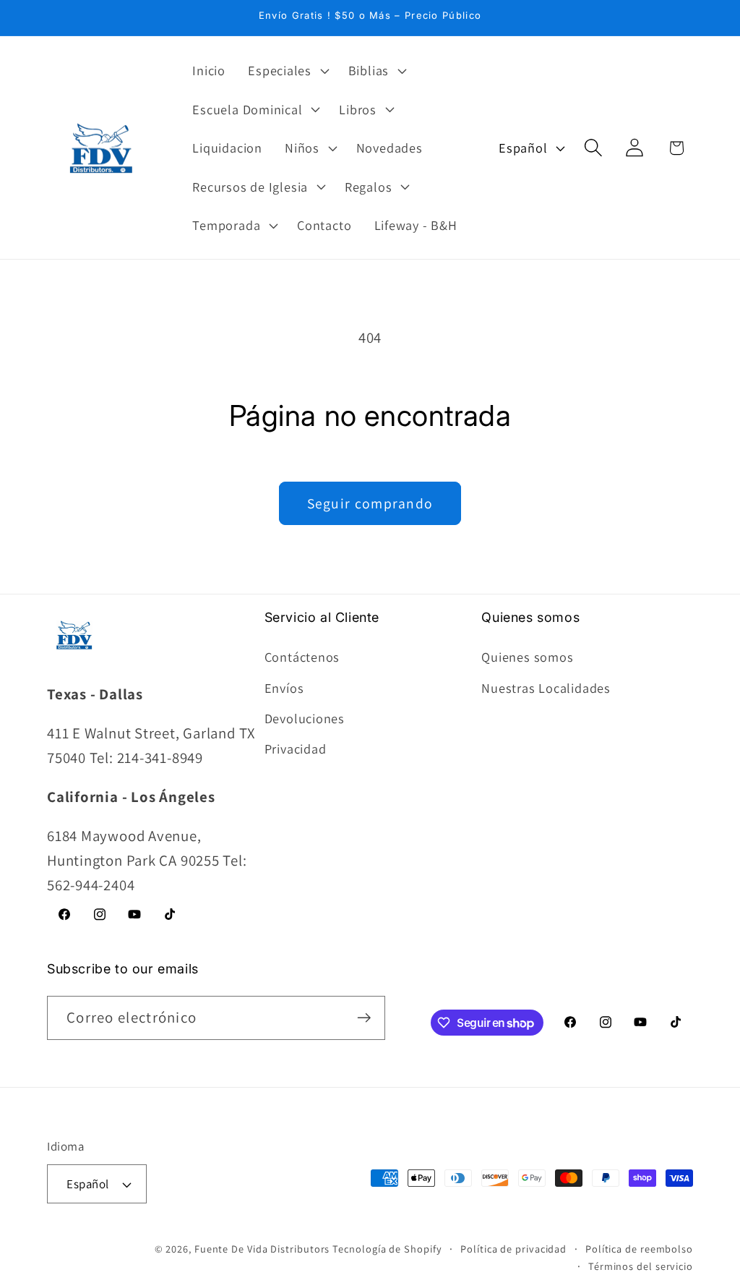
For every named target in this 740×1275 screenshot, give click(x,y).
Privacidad (295, 748)
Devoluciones (304, 718)
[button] (287, 70)
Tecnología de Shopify (387, 1248)
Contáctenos (302, 656)
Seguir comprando (370, 503)
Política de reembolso (639, 1248)
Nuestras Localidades (546, 687)
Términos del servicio (640, 1266)
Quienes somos (527, 656)
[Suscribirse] (363, 1018)
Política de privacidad (513, 1248)
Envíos (284, 687)
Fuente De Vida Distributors (262, 1248)
